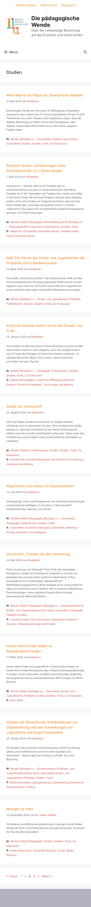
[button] (85, 52)
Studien (25, 143)
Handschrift (17, 459)
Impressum (68, 5)
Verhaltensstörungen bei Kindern (36, 624)
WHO (20, 700)
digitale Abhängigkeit (22, 379)
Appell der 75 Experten (23, 231)
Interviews (36, 226)
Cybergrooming (41, 782)
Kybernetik (58, 527)
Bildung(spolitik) (19, 226)
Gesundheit (44, 139)
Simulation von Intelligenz (31, 532)
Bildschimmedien (20, 782)
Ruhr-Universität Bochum (41, 850)
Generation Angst (48, 231)
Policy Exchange (40, 619)
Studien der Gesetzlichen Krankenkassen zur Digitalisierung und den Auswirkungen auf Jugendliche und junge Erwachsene (41, 727)
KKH (13, 700)
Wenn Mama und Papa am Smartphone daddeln (44, 95)
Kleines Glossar (26, 5)
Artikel (24, 691)
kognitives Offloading (49, 379)
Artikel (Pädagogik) (31, 222)
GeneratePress (45, 900)
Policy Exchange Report (20, 235)
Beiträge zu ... (28, 139)
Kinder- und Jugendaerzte (52, 299)
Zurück (12, 876)
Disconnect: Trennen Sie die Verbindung (38, 554)
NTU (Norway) (75, 459)
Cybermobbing (60, 782)
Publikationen (51, 226)
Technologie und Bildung (58, 384)
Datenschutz (48, 5)
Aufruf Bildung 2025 (55, 222)
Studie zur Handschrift (24, 406)
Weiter (47, 876)
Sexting (30, 786)
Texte (45, 143)
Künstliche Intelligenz (29, 384)
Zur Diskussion (58, 143)
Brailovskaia (17, 850)
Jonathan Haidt (69, 231)
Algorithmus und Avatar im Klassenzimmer (40, 486)
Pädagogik (43, 370)
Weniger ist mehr (19, 809)
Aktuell (14, 139)
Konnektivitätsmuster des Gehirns (45, 459)
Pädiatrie (57, 139)
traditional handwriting (19, 464)
